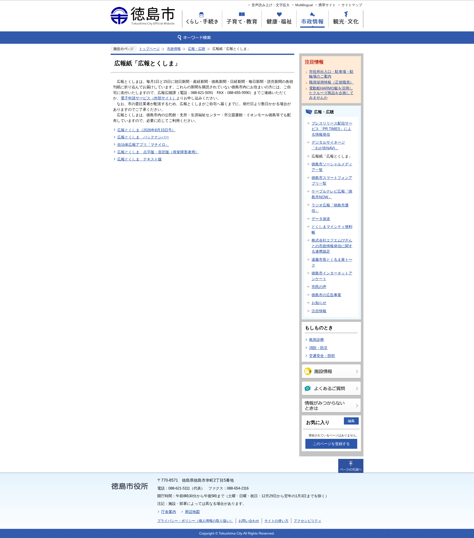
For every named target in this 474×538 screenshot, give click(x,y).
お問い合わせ (248, 521)
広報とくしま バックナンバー (143, 137)
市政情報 (174, 49)
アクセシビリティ (307, 521)
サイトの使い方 (276, 521)
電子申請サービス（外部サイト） (148, 98)
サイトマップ (351, 5)
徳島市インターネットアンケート (332, 276)
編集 (351, 421)
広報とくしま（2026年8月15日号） (146, 130)
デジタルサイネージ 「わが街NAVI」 (328, 145)
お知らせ (319, 303)
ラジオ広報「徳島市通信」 (330, 208)
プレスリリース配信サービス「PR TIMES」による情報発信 (332, 128)
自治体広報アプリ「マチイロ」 (143, 144)
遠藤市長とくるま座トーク (332, 262)
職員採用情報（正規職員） (331, 82)
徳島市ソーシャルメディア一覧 (332, 167)
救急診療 (316, 339)
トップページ (149, 49)
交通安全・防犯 (322, 356)
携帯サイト (327, 5)
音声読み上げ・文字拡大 (271, 5)
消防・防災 (318, 348)
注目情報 (319, 311)
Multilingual (304, 5)
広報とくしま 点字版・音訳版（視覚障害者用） (158, 152)
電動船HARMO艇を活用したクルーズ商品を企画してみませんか (331, 93)
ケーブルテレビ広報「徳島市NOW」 (332, 194)
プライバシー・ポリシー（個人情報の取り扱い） (195, 521)
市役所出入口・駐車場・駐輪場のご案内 (331, 73)
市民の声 (319, 287)
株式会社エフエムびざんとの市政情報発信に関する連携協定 (332, 245)
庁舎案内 (168, 512)
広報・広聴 (196, 49)
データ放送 (321, 219)
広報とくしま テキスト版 (139, 159)
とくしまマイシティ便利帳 (332, 229)
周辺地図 (192, 512)
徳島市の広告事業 (326, 295)
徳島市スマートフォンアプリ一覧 (332, 180)
